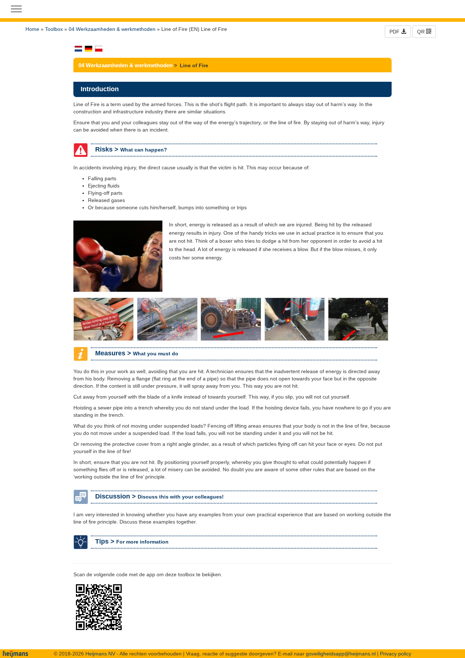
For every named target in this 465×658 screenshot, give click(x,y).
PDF (395, 32)
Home (32, 29)
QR (421, 32)
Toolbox (54, 29)
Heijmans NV (100, 654)
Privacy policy (395, 654)
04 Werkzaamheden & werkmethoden (112, 29)
